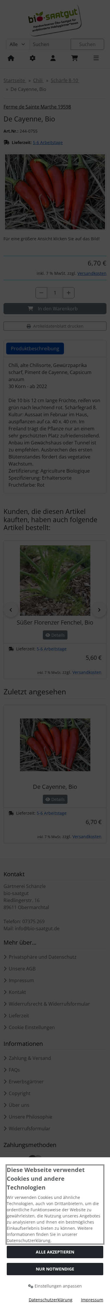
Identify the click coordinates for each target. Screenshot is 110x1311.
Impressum (92, 1299)
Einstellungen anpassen (57, 1286)
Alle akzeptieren (55, 1252)
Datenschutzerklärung (50, 1299)
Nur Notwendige (55, 1269)
